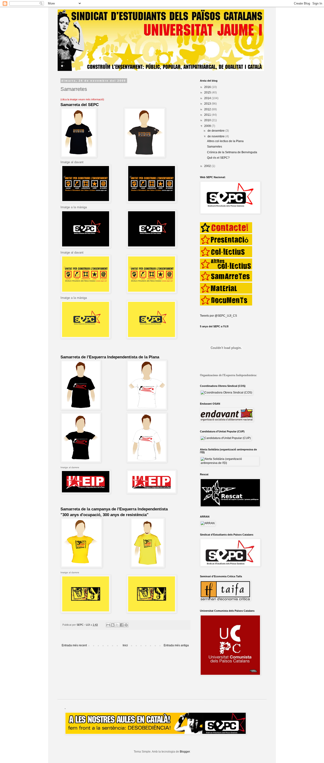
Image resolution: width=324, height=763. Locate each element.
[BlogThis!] (112, 625)
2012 (208, 109)
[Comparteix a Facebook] (121, 625)
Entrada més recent (74, 645)
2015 (208, 92)
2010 (208, 120)
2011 (208, 114)
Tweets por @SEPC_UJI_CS (218, 315)
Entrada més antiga (176, 645)
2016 (208, 87)
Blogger (185, 751)
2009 (208, 126)
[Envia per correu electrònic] (108, 625)
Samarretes (214, 146)
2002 (208, 166)
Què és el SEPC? (218, 157)
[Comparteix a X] (117, 625)
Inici (125, 645)
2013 (208, 103)
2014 (208, 98)
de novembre (216, 136)
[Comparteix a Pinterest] (126, 625)
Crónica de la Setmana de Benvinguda (232, 152)
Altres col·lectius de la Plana (225, 141)
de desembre (216, 130)
